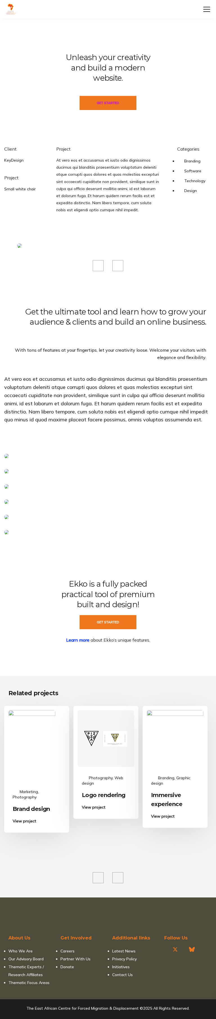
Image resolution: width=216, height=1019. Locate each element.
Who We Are (20, 951)
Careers (67, 951)
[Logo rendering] (106, 738)
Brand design (31, 808)
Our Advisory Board (26, 958)
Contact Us (122, 974)
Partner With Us (75, 958)
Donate (67, 966)
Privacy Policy (124, 958)
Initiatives (121, 966)
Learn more (77, 640)
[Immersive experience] (175, 738)
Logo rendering (103, 795)
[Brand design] (31, 745)
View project (24, 821)
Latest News (124, 951)
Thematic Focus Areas (29, 982)
